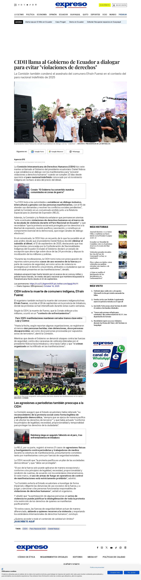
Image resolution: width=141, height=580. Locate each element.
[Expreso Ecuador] (32, 550)
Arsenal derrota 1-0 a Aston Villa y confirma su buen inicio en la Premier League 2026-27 (101, 235)
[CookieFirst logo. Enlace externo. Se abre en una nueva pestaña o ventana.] (2, 569)
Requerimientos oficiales (54, 557)
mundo (112, 15)
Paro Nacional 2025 (38, 529)
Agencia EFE (19, 159)
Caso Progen (60, 22)
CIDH (25, 529)
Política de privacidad (97, 567)
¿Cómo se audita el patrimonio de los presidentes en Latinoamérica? (97, 275)
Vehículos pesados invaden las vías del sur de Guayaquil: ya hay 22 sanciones (100, 255)
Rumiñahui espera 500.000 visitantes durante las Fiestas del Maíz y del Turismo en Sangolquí (110, 323)
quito (85, 15)
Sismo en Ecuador (76, 22)
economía (42, 15)
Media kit (92, 557)
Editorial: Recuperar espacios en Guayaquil (104, 22)
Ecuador (63, 15)
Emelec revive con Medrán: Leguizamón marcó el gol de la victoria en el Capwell (109, 300)
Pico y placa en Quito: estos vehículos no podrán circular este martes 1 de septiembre (101, 265)
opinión (53, 15)
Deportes (95, 15)
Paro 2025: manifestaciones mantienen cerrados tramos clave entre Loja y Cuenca (48, 319)
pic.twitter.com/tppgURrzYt (66, 284)
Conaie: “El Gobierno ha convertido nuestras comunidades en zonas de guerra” (52, 191)
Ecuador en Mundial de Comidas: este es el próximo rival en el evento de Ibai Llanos (101, 245)
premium (123, 15)
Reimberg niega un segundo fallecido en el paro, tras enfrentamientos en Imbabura (56, 436)
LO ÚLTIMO (19, 15)
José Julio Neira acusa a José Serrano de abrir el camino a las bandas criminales (110, 307)
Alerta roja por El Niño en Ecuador (38, 22)
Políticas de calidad (114, 557)
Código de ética (26, 557)
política (30, 15)
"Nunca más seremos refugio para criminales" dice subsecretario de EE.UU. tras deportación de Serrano (110, 314)
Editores (77, 557)
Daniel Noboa (53, 529)
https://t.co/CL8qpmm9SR (41, 284)
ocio (104, 15)
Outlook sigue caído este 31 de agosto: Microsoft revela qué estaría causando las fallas (109, 293)
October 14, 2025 (51, 286)
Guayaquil (75, 15)
